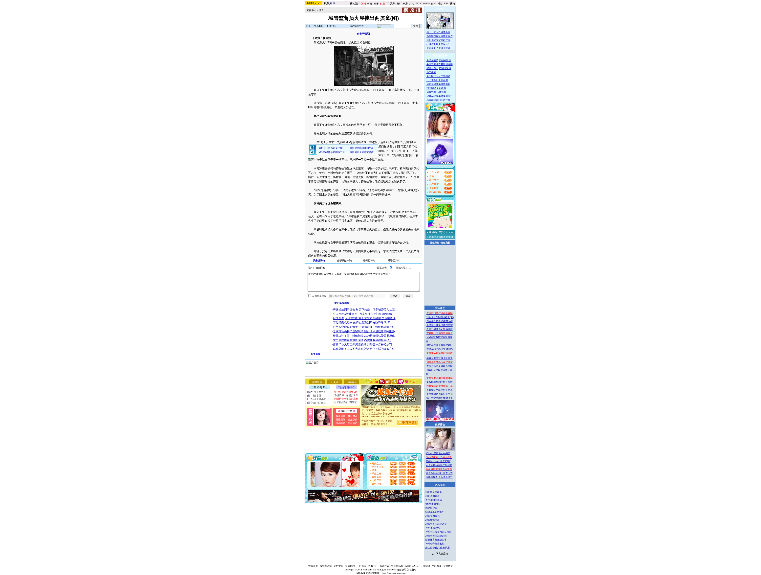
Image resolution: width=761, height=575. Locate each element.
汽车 (392, 3)
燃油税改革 (431, 508)
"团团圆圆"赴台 (433, 504)
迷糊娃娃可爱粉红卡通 (441, 232)
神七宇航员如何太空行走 (438, 531)
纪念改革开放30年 (434, 512)
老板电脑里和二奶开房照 (439, 382)
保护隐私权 (397, 565)
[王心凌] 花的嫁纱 (316, 402)
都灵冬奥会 (432, 68)
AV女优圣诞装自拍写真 (438, 453)
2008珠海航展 (432, 519)
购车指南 (431, 72)
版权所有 (411, 569)
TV (417, 3)
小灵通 (334, 382)
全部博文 (448, 565)
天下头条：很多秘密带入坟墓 (377, 309)
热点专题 (440, 485)
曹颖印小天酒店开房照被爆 (349, 344)
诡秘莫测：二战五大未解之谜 (351, 348)
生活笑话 (352, 423)
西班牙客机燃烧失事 (436, 539)
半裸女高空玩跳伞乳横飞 (439, 358)
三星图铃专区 (319, 387)
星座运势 (340, 416)
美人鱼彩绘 (432, 473)
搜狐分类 (434, 242)
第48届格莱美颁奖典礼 (438, 84)
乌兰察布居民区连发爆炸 (439, 36)
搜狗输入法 (326, 565)
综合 (321, 10)
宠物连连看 (432, 477)
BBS (446, 3)
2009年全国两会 (433, 492)
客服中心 (373, 565)
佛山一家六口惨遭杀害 (438, 32)
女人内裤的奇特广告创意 (439, 465)
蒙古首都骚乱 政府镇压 (437, 547)
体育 (369, 3)
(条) (344, 260)
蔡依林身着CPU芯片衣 (438, 100)
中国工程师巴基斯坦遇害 (439, 64)
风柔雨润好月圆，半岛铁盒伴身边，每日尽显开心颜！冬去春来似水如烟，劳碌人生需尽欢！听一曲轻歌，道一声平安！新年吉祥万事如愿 (391, 414)
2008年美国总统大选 (436, 535)
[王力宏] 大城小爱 (316, 399)
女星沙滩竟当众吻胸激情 (439, 329)
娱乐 (376, 3)
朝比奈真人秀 (445, 473)
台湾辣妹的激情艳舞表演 (439, 325)
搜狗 (452, 3)
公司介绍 (425, 565)
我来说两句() (357, 25)
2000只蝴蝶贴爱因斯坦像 (379, 335)
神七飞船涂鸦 (432, 527)
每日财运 (352, 416)
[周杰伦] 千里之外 (316, 392)
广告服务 (361, 565)
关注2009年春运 (433, 500)
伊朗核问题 (445, 60)
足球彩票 (441, 92)
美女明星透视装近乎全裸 (439, 394)
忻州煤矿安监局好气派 (438, 40)
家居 (405, 3)
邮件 (433, 3)
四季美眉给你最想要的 (441, 237)
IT (387, 3)
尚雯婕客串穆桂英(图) (377, 340)
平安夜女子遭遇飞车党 (438, 48)
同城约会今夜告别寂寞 (346, 398)
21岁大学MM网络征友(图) (440, 317)
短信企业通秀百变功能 (346, 391)
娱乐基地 (440, 424)
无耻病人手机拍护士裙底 (439, 390)
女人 (411, 3)
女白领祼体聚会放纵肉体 (348, 340)
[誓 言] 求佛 (314, 395)
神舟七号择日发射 (434, 543)
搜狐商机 (445, 242)
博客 (440, 3)
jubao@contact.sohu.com (393, 573)
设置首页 (313, 565)
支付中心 (338, 565)
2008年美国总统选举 (436, 523)
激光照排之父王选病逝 (438, 76)
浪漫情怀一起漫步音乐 (346, 395)
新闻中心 (311, 10)
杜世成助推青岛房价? (437, 44)
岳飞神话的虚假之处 (382, 348)
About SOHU (411, 565)
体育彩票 (431, 92)
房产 (399, 3)
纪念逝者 (338, 318)
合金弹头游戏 (445, 477)
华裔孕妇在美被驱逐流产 (439, 96)
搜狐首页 (354, 3)
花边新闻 (340, 419)
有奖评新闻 (364, 33)
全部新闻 (436, 565)
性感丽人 (351, 382)
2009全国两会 (432, 496)
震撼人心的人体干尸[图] (438, 461)
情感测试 (340, 423)
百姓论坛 (440, 308)
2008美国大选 (432, 516)
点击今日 (440, 9)
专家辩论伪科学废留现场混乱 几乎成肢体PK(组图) (364, 331)
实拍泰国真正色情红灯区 (439, 345)
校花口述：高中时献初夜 (348, 335)
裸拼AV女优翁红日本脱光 (439, 349)
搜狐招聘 (350, 565)
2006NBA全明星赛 (436, 88)
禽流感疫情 (432, 60)
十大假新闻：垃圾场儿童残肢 (377, 327)
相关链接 (315, 354)
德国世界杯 (445, 68)
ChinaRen (425, 3)
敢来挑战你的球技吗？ (346, 402)
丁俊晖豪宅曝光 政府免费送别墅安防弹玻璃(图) (362, 322)
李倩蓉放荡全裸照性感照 (439, 366)
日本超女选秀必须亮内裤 (439, 321)
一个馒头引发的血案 (437, 80)
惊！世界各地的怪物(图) (439, 398)
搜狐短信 (317, 382)
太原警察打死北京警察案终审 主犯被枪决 (370, 318)
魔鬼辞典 (352, 419)
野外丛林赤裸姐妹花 (379, 344)
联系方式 (384, 565)
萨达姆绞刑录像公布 (345, 309)
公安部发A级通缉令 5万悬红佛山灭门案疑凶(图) (362, 313)
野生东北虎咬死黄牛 (345, 327)
